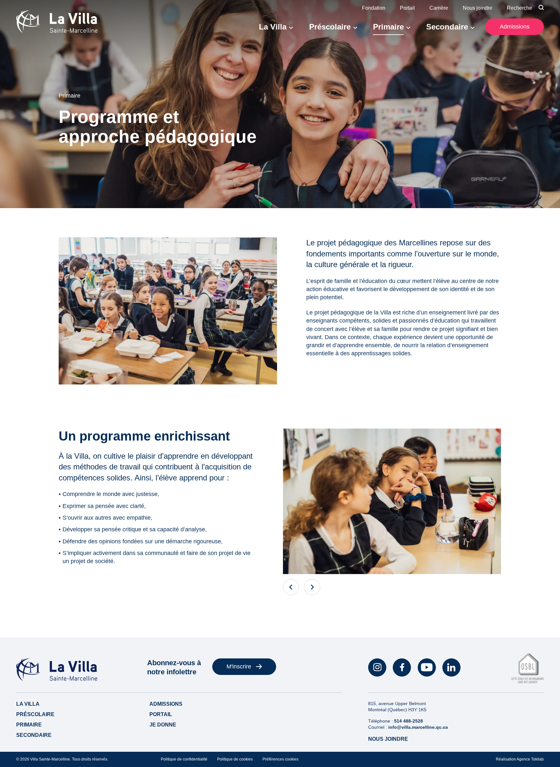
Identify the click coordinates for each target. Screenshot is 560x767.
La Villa (272, 26)
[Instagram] (377, 667)
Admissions (515, 26)
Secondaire (447, 26)
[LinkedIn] (451, 667)
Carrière (438, 8)
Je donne (162, 724)
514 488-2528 (408, 721)
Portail (407, 8)
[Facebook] (402, 667)
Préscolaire (330, 26)
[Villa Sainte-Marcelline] (57, 22)
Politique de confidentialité (184, 759)
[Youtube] (427, 667)
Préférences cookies (280, 759)
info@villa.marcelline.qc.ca (418, 727)
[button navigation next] (312, 587)
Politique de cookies (235, 759)
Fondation (373, 8)
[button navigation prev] (291, 587)
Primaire (388, 26)
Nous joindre (477, 8)
